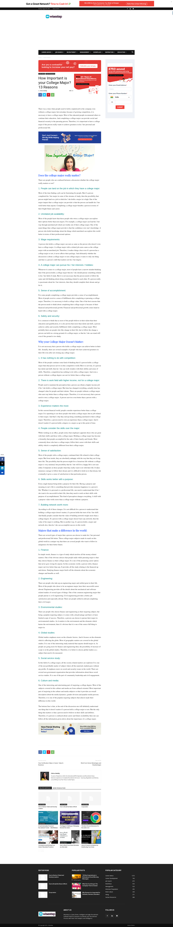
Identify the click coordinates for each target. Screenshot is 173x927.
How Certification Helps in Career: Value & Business (50, 764)
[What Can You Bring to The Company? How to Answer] (76, 886)
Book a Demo (56, 8)
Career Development (50, 73)
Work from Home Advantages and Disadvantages (91, 764)
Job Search (59, 52)
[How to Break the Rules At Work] (70, 798)
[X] (2, 463)
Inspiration (109, 52)
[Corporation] (91, 798)
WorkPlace (97, 52)
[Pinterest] (48, 95)
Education (121, 52)
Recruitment (71, 52)
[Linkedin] (130, 8)
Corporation (84, 806)
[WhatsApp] (52, 95)
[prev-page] (39, 850)
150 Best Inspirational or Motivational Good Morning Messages (90, 877)
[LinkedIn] (2, 468)
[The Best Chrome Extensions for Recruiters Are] (91, 817)
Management (84, 52)
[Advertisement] (102, 16)
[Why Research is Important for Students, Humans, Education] (76, 895)
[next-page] (42, 850)
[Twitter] (44, 95)
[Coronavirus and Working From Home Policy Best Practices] (48, 837)
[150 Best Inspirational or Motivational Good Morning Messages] (76, 877)
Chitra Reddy (43, 90)
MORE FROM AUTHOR (59, 788)
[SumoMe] (2, 472)
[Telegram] (133, 8)
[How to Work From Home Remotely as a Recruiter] (70, 837)
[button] (132, 52)
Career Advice (46, 52)
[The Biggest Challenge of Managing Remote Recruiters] (70, 817)
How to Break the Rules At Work (68, 806)
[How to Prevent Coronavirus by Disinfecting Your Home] (91, 837)
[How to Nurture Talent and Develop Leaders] (48, 798)
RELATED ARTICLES (45, 788)
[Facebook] (127, 8)
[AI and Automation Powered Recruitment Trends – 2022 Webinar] (48, 817)
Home (40, 57)
